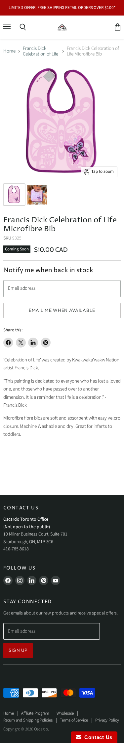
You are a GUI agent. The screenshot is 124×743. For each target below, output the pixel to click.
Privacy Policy (107, 720)
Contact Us (96, 737)
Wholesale (65, 713)
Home (9, 51)
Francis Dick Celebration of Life (41, 51)
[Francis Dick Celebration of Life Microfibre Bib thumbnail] (14, 194)
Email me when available (62, 310)
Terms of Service (74, 720)
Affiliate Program (35, 713)
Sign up (18, 650)
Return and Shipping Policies (28, 720)
